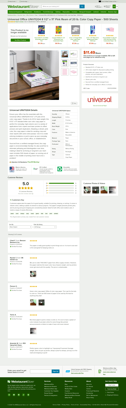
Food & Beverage (48, 12)
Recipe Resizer (48, 393)
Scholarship (89, 393)
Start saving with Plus (77, 373)
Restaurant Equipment (15, 12)
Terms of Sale (56, 404)
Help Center (12, 1)
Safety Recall (68, 397)
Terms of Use (75, 404)
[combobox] (61, 6)
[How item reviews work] (32, 194)
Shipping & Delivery (112, 395)
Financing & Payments (92, 391)
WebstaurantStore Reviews (72, 395)
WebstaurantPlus (49, 384)
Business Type (112, 12)
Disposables (66, 12)
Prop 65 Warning (33, 162)
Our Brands (89, 386)
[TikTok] (23, 394)
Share (75, 103)
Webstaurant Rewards (50, 386)
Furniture (74, 12)
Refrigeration (28, 12)
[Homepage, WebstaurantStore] (23, 6)
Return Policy (90, 397)
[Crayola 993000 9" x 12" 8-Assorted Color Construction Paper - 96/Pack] (58, 35)
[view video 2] (96, 190)
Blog (66, 384)
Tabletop (57, 12)
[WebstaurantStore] (23, 381)
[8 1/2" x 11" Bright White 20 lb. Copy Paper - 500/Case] (75, 35)
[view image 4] (112, 190)
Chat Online (110, 392)
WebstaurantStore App (50, 388)
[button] (64, 54)
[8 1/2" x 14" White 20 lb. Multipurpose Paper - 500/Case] (92, 35)
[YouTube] (13, 394)
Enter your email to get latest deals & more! (17, 371)
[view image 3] (104, 190)
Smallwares (37, 12)
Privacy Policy (66, 404)
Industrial (103, 12)
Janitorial (96, 12)
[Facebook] (18, 394)
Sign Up (55, 371)
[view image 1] (87, 190)
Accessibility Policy (85, 404)
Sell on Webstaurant (92, 395)
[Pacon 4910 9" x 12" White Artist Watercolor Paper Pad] (41, 35)
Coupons (67, 391)
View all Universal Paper (100, 105)
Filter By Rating (38, 224)
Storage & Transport (85, 12)
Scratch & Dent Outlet (71, 386)
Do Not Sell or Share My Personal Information (105, 404)
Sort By (11, 224)
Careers (88, 388)
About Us (89, 384)
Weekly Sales (68, 388)
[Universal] (99, 99)
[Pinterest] (28, 394)
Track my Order (111, 389)
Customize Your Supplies (51, 391)
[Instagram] (9, 394)
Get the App (24, 1)
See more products (20, 40)
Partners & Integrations (50, 395)
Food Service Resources (72, 393)
